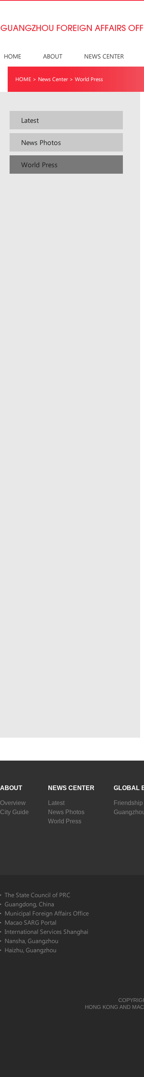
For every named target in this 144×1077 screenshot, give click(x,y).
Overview (13, 803)
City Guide (14, 812)
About (52, 56)
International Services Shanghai (46, 931)
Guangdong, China (29, 904)
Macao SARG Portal (30, 922)
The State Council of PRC (37, 895)
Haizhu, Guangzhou (30, 950)
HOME (12, 56)
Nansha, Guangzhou (31, 941)
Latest (56, 803)
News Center (104, 56)
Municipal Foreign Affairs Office (47, 913)
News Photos (66, 812)
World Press (89, 79)
